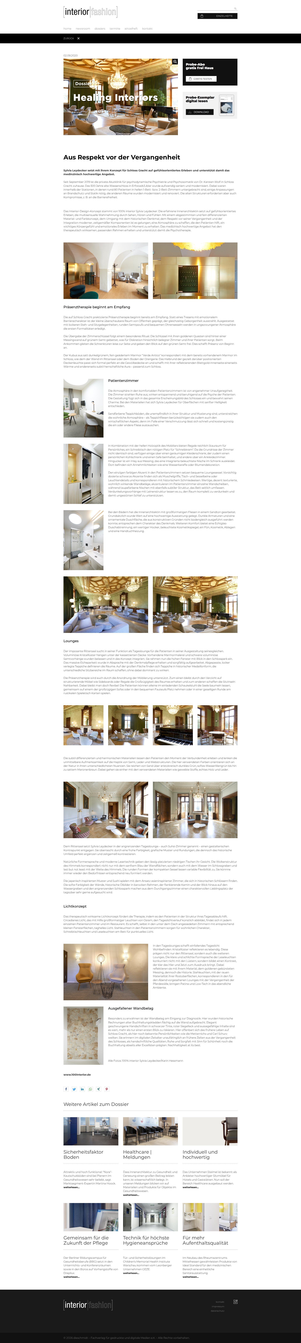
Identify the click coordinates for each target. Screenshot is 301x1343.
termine (115, 28)
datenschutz (217, 1310)
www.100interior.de (77, 1074)
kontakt (147, 28)
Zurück (68, 38)
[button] (66, 1089)
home (67, 28)
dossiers (100, 28)
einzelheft (131, 28)
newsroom (83, 28)
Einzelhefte (224, 15)
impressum (218, 1306)
